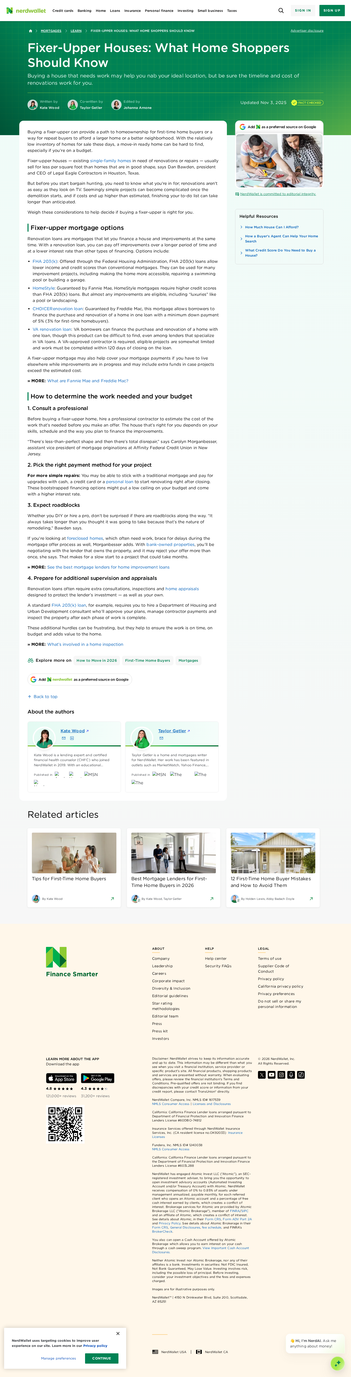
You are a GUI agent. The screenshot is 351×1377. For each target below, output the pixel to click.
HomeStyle (43, 288)
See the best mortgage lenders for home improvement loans (108, 567)
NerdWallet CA (216, 1352)
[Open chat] (337, 1363)
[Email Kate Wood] (64, 738)
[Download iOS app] (61, 1078)
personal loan (119, 481)
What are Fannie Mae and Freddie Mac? (88, 380)
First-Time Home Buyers (147, 660)
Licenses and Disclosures (212, 1104)
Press (157, 1024)
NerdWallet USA (173, 1352)
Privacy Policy (169, 1223)
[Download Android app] (97, 1078)
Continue (101, 1358)
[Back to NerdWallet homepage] (30, 31)
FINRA (235, 1211)
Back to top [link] (46, 696)
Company (161, 958)
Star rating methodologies (166, 1006)
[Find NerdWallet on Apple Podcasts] (291, 1075)
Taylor (172, 730)
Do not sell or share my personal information (279, 1004)
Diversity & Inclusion (171, 988)
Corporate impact (168, 981)
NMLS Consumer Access (171, 1104)
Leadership (162, 966)
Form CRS (213, 1219)
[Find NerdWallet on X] (262, 1075)
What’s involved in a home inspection (85, 644)
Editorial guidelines (170, 996)
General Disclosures (185, 1227)
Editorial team (165, 1016)
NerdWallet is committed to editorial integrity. (278, 194)
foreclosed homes (85, 538)
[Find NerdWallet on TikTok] (301, 1075)
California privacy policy (280, 986)
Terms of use (269, 958)
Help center (216, 958)
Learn (76, 31)
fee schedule (211, 1227)
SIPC (244, 1211)
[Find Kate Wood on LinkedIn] (72, 738)
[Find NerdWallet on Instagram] (281, 1075)
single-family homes (110, 160)
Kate (73, 730)
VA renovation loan (52, 329)
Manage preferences (58, 1358)
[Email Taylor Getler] (161, 738)
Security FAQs (218, 966)
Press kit (160, 1031)
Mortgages (51, 31)
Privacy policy (271, 979)
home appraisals (182, 588)
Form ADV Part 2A (237, 1219)
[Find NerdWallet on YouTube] (271, 1075)
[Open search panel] (281, 10)
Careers (159, 973)
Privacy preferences (276, 994)
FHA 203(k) (45, 261)
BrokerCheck (162, 1231)
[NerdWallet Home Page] (26, 10)
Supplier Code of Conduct (273, 968)
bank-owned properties (170, 544)
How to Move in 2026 (97, 660)
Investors (160, 1038)
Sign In (303, 10)
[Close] (344, 1335)
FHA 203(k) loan (69, 605)
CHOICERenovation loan (58, 308)
